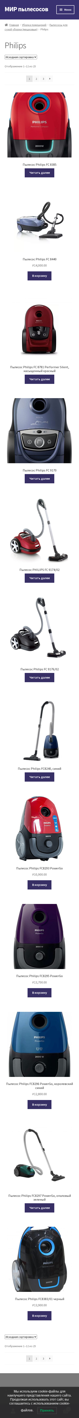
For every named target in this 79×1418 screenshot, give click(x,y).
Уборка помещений (34, 25)
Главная (14, 25)
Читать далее (39, 173)
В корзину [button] (39, 276)
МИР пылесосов (26, 9)
